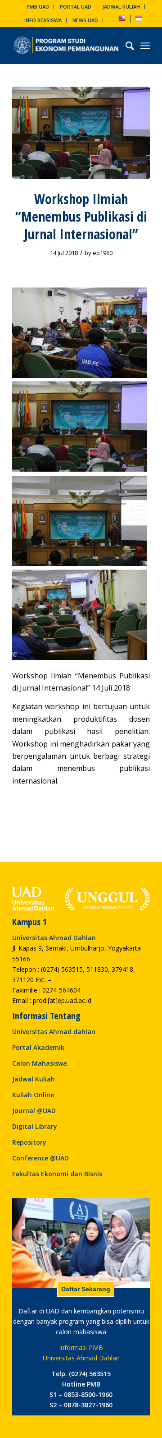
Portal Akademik (38, 1047)
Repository (29, 1142)
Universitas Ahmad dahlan (53, 1031)
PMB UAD (38, 6)
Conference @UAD (40, 1158)
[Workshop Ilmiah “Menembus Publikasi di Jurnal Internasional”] (81, 133)
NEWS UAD (85, 20)
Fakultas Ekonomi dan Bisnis (57, 1173)
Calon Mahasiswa (39, 1063)
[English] (122, 20)
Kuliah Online (33, 1094)
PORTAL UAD (75, 6)
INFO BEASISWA (43, 20)
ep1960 (102, 253)
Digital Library (34, 1126)
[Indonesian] (138, 20)
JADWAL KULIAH (121, 6)
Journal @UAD (34, 1110)
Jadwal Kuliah (33, 1079)
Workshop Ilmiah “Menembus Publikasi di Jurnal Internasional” (81, 216)
